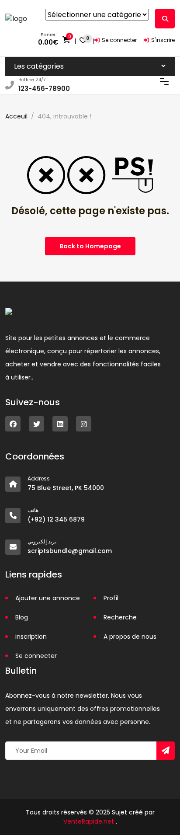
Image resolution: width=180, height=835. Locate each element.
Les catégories (39, 66)
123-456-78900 (44, 88)
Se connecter (119, 40)
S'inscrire (163, 40)
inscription (31, 636)
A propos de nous (130, 636)
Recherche (120, 617)
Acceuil (16, 116)
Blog (21, 617)
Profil (111, 598)
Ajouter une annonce (47, 598)
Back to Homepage (90, 246)
